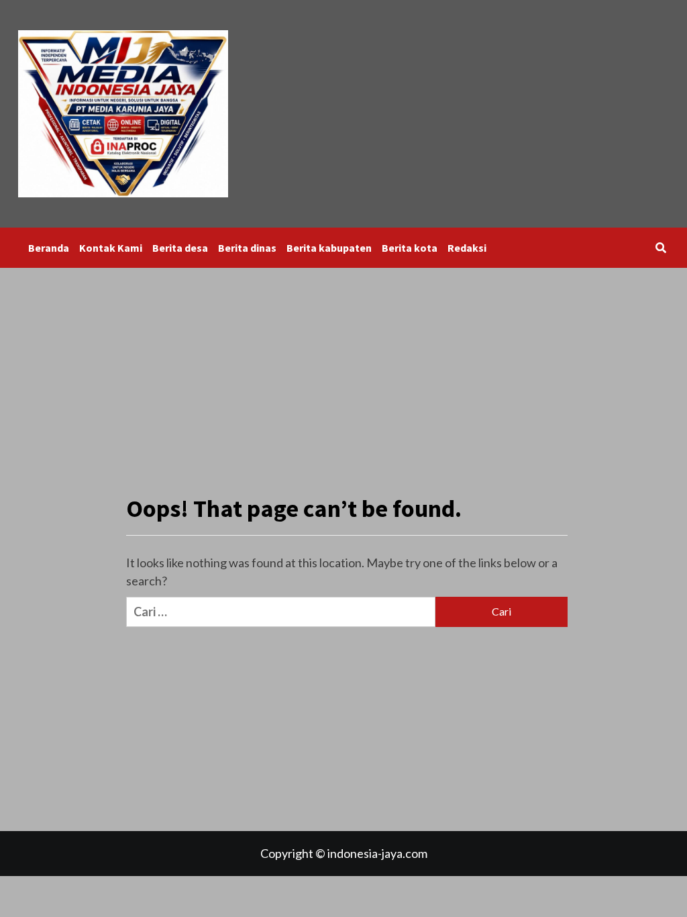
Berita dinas (247, 247)
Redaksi (466, 247)
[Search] (660, 247)
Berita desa (180, 247)
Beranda (48, 247)
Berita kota (409, 247)
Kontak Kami (110, 247)
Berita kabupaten (329, 247)
